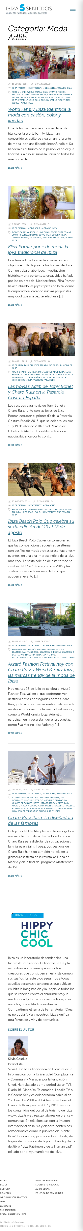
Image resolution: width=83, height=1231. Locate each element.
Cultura (5, 1189)
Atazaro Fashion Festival (51, 649)
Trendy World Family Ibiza (56, 100)
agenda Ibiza (19, 509)
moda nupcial (66, 374)
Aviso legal (42, 1189)
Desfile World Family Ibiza (26, 655)
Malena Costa (28, 806)
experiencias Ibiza (54, 509)
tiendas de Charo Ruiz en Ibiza (43, 811)
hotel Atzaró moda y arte (48, 803)
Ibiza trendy (34, 88)
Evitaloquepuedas (22, 657)
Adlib (15, 372)
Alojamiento (8, 1210)
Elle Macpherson (49, 798)
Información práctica (13, 1197)
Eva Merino (49, 655)
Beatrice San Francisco (25, 652)
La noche (5, 1206)
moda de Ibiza (64, 88)
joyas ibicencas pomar (24, 235)
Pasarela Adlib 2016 (29, 100)
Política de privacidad (49, 1193)
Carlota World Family (59, 94)
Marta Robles (44, 806)
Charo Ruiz (46, 652)
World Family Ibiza (22, 103)
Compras (5, 1193)
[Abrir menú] (74, 9)
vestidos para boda (44, 380)
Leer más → (15, 168)
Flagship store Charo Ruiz (39, 800)
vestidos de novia (22, 380)
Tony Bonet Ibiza (56, 377)
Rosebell (59, 806)
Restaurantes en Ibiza (13, 1214)
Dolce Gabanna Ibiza (23, 232)
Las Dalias (17, 97)
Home (3, 1180)
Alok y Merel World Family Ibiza (30, 92)
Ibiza (14, 365)
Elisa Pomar (43, 232)
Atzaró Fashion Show (34, 94)
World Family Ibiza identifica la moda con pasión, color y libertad (39, 115)
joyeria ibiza (59, 235)
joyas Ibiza (45, 235)
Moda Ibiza (44, 97)
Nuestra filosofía (46, 1180)
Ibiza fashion (19, 88)
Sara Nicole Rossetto (44, 808)
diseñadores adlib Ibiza (51, 372)
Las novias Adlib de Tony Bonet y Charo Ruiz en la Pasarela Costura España (40, 392)
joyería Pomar (20, 238)
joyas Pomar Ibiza (30, 374)
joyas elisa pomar (61, 232)
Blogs (3, 1184)
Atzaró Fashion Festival (25, 798)
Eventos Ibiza (35, 509)
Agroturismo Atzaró (24, 649)
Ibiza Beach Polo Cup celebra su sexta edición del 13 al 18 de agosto (41, 527)
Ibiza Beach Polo (31, 512)
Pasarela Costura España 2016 (29, 377)
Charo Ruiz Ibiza (28, 372)
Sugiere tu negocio (47, 1184)
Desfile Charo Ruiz (63, 652)
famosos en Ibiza (43, 657)
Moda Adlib (49, 88)
